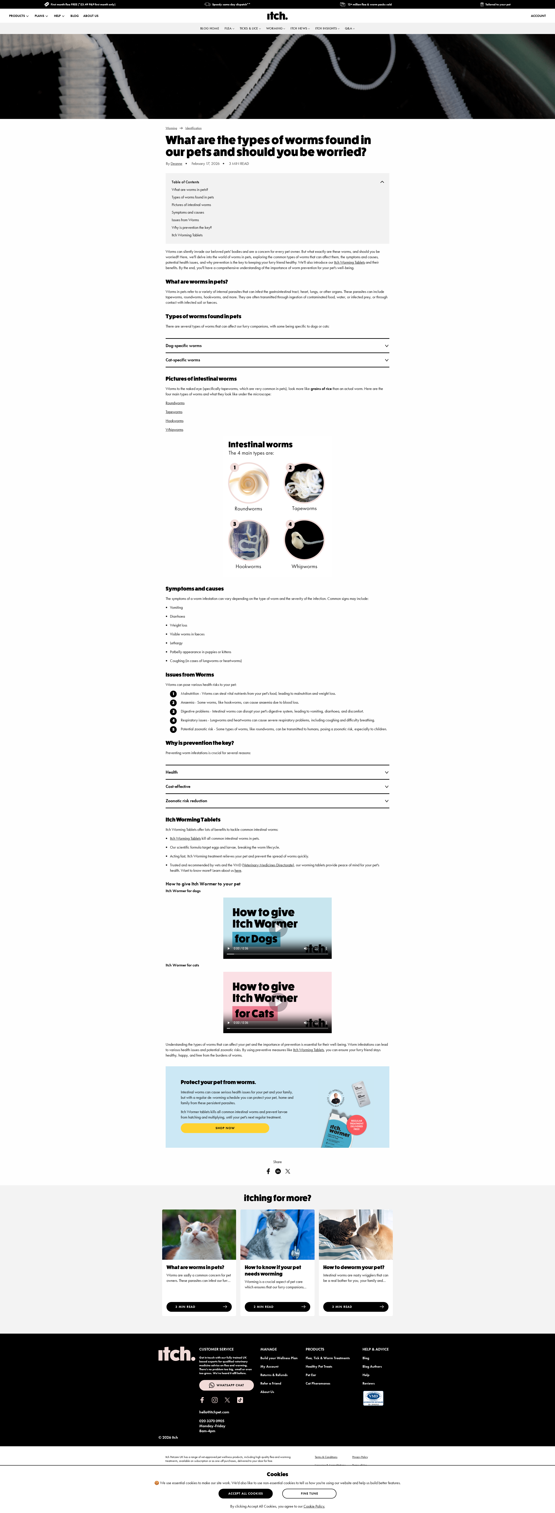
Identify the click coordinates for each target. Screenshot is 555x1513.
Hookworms (174, 420)
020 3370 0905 (211, 1420)
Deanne (176, 163)
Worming (171, 128)
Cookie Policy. (314, 1506)
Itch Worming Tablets (349, 262)
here (238, 870)
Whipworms (174, 429)
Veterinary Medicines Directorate (268, 864)
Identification (193, 128)
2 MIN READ (264, 1307)
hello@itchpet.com (214, 1411)
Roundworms (175, 402)
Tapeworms (174, 411)
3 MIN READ (185, 1307)
